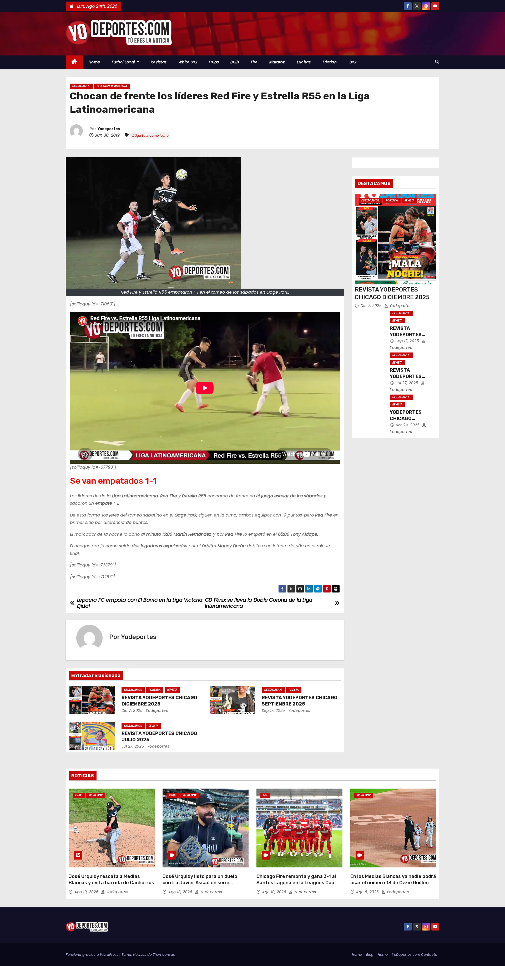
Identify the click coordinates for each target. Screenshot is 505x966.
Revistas (159, 62)
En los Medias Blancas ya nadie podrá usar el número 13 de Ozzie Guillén (393, 879)
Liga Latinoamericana (112, 86)
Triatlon (329, 62)
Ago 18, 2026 (181, 892)
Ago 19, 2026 (87, 892)
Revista (172, 690)
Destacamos (81, 86)
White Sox (188, 62)
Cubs (214, 62)
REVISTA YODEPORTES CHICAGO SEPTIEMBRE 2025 (299, 701)
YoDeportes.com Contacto (414, 954)
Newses (139, 954)
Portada (155, 690)
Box (352, 62)
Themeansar (163, 954)
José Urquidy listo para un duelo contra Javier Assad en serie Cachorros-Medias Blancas (200, 882)
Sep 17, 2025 (273, 710)
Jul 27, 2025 (133, 746)
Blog (369, 954)
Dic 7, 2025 (132, 710)
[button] (437, 62)
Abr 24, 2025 (408, 425)
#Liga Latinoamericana (150, 135)
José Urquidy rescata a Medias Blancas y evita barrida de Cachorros (111, 879)
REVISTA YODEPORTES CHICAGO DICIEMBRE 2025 (159, 701)
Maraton (277, 62)
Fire (254, 62)
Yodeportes (109, 129)
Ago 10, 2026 (274, 892)
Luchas (304, 62)
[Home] (74, 62)
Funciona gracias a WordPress (92, 954)
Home (94, 62)
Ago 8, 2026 (368, 892)
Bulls (234, 62)
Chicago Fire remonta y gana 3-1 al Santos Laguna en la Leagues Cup (296, 879)
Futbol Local (124, 62)
